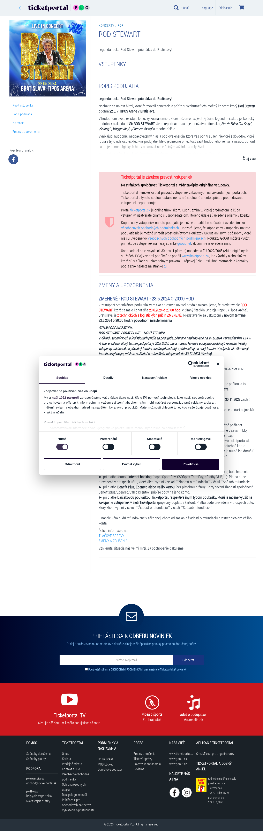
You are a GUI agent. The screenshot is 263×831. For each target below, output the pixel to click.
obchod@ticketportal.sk (41, 783)
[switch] (108, 447)
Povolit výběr (131, 464)
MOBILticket (105, 764)
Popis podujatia (22, 114)
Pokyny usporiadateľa (147, 764)
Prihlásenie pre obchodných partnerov (76, 802)
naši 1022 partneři (65, 397)
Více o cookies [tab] (200, 377)
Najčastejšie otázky (38, 801)
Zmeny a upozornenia (26, 131)
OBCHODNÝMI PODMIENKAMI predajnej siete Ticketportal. (142, 669)
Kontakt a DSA (71, 769)
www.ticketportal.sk (195, 256)
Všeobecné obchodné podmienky (75, 776)
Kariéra (66, 758)
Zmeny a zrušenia (144, 753)
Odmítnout (72, 464)
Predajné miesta (72, 764)
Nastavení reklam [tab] (154, 377)
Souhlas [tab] (62, 377)
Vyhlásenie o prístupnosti (78, 810)
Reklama (139, 769)
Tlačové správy (143, 758)
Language (207, 8)
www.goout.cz (178, 764)
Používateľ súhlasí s (137, 669)
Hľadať (184, 8)
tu (165, 266)
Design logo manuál (74, 794)
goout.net (184, 243)
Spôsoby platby (36, 758)
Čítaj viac (249, 158)
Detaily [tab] (108, 377)
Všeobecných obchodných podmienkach (150, 228)
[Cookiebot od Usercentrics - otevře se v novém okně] (191, 364)
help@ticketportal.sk (39, 796)
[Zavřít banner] (218, 364)
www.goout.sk (178, 758)
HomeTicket (105, 759)
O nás (65, 753)
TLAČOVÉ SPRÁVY (111, 535)
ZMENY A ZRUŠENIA (113, 540)
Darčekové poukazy (110, 769)
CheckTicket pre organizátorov (215, 753)
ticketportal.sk (140, 210)
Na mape (18, 123)
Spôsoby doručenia (38, 753)
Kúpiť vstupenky (23, 105)
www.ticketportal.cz (180, 753)
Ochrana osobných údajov (74, 787)
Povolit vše (190, 464)
